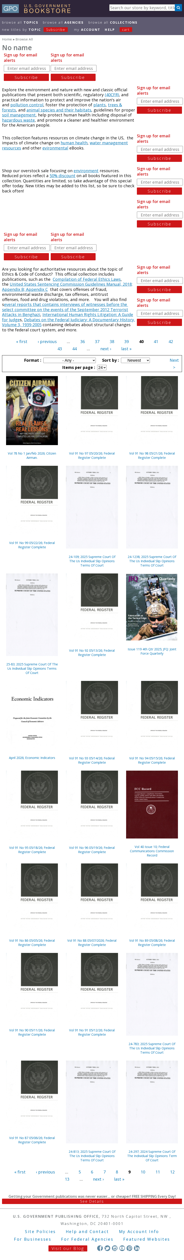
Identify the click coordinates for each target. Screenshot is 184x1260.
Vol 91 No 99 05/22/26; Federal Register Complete (32, 545)
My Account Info (139, 1231)
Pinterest (129, 1248)
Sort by (110, 360)
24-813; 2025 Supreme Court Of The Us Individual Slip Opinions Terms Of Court (92, 1155)
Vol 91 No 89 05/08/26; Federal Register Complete (152, 942)
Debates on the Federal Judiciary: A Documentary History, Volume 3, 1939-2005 (68, 322)
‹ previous (47, 341)
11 (158, 1172)
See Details (92, 1201)
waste (29, 120)
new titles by (33, 29)
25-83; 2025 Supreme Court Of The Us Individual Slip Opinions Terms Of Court (32, 668)
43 (59, 348)
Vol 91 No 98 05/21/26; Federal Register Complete (152, 455)
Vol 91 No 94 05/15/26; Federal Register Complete (152, 760)
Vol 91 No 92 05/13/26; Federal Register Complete (92, 652)
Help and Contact (87, 1231)
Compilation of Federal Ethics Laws (87, 279)
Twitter (107, 1248)
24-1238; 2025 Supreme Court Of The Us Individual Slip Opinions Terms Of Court (152, 561)
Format (32, 360)
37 (97, 341)
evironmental (55, 148)
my (87, 29)
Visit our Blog (68, 1248)
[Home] (38, 11)
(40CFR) (112, 94)
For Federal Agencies (87, 1239)
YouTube (122, 1248)
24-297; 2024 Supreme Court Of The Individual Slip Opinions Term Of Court (152, 1155)
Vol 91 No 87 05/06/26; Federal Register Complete (32, 1140)
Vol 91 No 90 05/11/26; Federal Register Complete (32, 1032)
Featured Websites (146, 1239)
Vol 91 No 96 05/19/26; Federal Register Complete (92, 849)
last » (126, 348)
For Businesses (32, 1239)
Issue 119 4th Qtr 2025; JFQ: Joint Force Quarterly (152, 651)
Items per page (78, 367)
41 (156, 341)
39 (126, 341)
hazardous (12, 120)
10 (143, 1172)
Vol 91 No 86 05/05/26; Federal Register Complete (32, 942)
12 (172, 1172)
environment (86, 170)
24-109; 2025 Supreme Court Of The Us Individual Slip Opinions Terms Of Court (92, 561)
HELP (110, 29)
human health (74, 142)
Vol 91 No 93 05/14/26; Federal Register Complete (92, 760)
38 (112, 341)
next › (105, 348)
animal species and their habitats (58, 110)
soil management (19, 115)
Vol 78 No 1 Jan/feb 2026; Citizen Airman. (32, 455)
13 (67, 1179)
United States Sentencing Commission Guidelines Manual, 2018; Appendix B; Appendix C (67, 286)
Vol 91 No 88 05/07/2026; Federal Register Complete (91, 942)
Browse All (20, 22)
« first (21, 341)
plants (99, 104)
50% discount (62, 175)
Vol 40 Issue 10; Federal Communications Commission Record (152, 851)
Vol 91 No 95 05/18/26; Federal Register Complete (32, 849)
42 (171, 341)
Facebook (100, 1248)
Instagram (115, 1248)
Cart (126, 29)
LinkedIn (137, 1248)
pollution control (26, 104)
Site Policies (40, 1231)
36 (82, 341)
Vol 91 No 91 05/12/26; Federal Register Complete (92, 1032)
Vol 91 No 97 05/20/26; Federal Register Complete (92, 455)
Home (7, 39)
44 (74, 348)
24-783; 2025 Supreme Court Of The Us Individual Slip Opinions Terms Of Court (152, 1048)
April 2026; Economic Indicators (32, 758)
